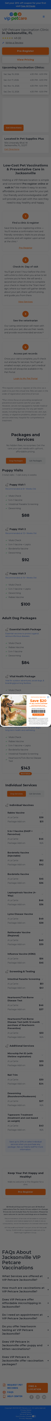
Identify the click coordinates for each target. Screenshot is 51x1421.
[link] (38, 713)
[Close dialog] (48, 697)
